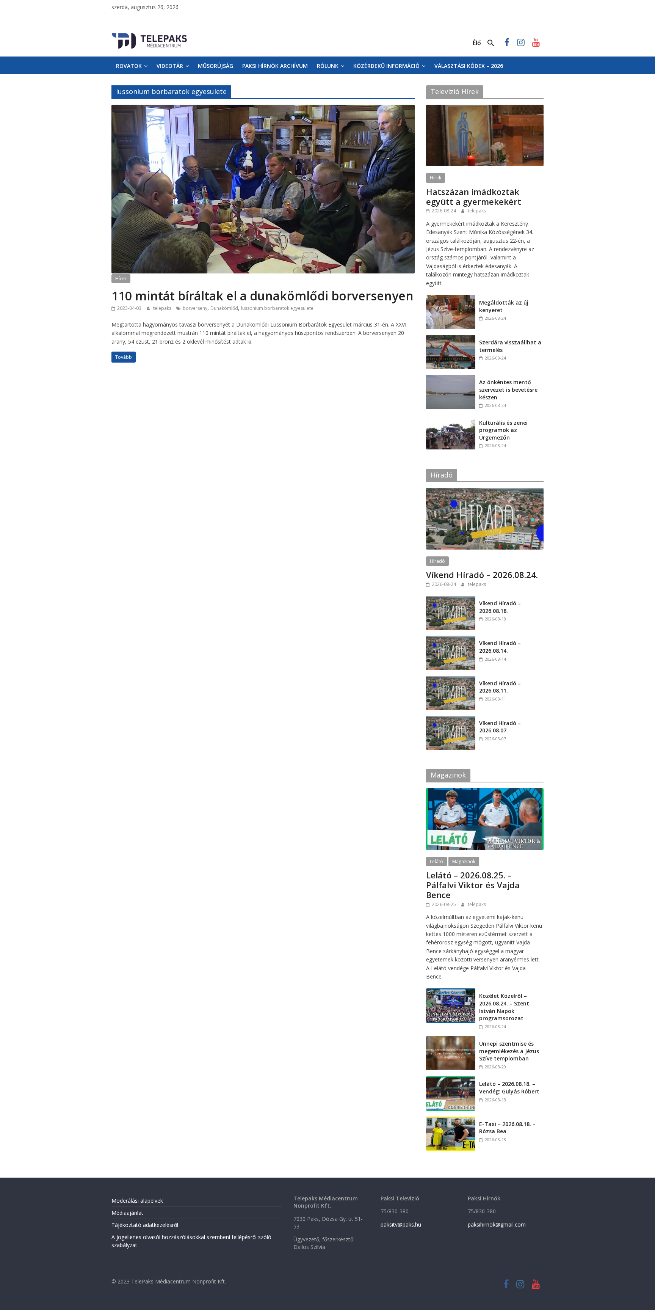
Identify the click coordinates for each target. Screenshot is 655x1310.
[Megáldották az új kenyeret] (450, 299)
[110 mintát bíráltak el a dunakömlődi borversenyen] (263, 109)
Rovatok (129, 65)
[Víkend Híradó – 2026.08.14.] (450, 639)
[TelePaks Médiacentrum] (149, 34)
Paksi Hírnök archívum (275, 65)
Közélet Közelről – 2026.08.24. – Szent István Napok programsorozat (504, 1007)
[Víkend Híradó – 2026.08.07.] (450, 719)
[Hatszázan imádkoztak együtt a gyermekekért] (485, 108)
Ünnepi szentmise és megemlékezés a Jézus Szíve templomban (509, 1051)
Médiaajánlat (127, 1212)
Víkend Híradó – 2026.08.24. (482, 574)
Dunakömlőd (224, 308)
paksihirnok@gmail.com (497, 1224)
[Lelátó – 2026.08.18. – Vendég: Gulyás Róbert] (450, 1080)
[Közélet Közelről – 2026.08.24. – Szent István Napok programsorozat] (450, 992)
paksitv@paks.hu (401, 1224)
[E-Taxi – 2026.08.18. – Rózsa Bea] (450, 1120)
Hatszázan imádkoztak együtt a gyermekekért (473, 196)
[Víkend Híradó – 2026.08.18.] (450, 599)
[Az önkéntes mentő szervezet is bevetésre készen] (450, 378)
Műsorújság (215, 65)
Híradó (437, 561)
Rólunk (327, 65)
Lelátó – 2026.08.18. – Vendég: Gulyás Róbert (509, 1087)
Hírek (121, 278)
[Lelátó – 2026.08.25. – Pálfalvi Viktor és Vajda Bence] (485, 792)
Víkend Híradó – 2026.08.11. (500, 687)
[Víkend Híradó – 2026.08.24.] (485, 491)
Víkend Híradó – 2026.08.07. (500, 726)
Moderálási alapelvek (137, 1200)
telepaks (162, 308)
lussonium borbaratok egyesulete (277, 308)
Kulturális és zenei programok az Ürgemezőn (503, 430)
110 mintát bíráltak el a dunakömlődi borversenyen (262, 295)
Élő (477, 43)
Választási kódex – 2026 (468, 65)
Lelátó (436, 861)
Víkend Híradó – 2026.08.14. (500, 646)
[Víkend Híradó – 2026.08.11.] (450, 679)
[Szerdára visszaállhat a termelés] (450, 338)
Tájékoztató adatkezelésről (144, 1224)
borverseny (195, 308)
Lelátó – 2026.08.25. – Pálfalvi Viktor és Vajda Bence (473, 885)
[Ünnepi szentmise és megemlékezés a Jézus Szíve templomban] (450, 1040)
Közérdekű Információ (386, 65)
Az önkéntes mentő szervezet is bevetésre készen (508, 390)
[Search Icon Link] (491, 43)
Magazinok (463, 861)
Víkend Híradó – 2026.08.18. (500, 607)
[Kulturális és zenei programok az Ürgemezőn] (450, 419)
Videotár (170, 65)
